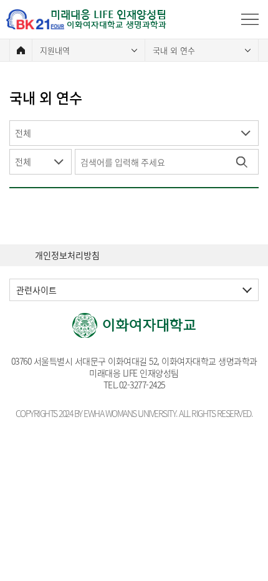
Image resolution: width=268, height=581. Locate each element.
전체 (23, 133)
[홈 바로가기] (20, 50)
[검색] (241, 162)
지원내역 (55, 50)
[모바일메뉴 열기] (250, 19)
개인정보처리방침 (67, 255)
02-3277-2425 (142, 384)
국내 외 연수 (174, 50)
